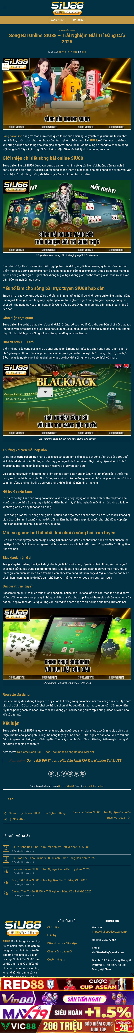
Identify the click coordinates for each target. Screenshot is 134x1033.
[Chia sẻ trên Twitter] (64, 774)
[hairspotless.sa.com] (67, 8)
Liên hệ (51, 935)
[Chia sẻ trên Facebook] (57, 774)
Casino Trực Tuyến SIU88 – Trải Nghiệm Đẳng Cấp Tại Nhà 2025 (51, 891)
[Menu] (5, 7)
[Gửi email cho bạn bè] (70, 774)
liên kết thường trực (94, 786)
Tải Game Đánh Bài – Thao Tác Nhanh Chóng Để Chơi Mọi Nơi (55, 752)
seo (84, 52)
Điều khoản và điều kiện (62, 943)
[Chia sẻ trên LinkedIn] (83, 774)
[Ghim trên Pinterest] (76, 774)
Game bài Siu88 (67, 30)
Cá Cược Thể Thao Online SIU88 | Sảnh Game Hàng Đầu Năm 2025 (53, 858)
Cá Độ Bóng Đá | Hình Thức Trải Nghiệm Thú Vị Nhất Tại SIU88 (50, 847)
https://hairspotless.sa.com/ (109, 931)
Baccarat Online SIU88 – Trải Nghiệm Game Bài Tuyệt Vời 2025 (51, 869)
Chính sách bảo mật (59, 951)
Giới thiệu (53, 927)
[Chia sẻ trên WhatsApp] (51, 774)
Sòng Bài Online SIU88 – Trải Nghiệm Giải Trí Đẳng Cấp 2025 (49, 880)
